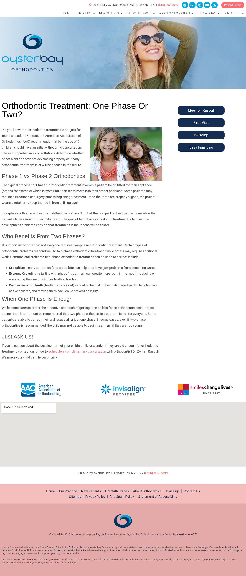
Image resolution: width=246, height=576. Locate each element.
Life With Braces (117, 491)
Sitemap (75, 496)
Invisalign (173, 491)
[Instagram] (199, 5)
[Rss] (214, 5)
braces (147, 547)
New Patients (91, 491)
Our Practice (68, 491)
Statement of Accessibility (157, 496)
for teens (58, 550)
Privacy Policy (95, 496)
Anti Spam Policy (121, 496)
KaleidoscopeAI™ (187, 534)
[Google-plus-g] (192, 5)
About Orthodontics (147, 491)
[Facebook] (185, 5)
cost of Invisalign (167, 550)
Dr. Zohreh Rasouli (78, 547)
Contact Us (192, 491)
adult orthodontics (77, 550)
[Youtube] (207, 5)
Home (67, 13)
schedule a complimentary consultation (77, 351)
